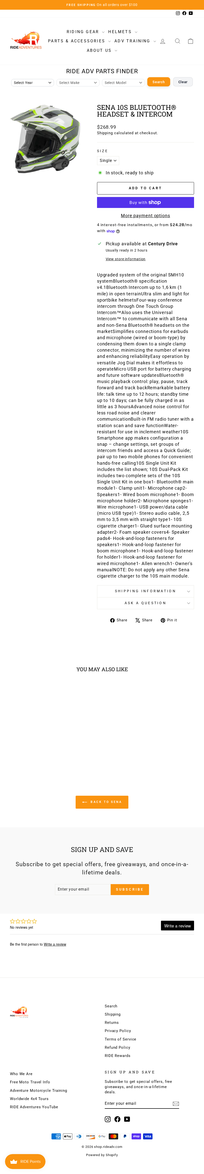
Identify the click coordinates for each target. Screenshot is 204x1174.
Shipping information (145, 591)
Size (102, 151)
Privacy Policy (118, 1031)
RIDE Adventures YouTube (34, 1107)
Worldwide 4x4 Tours (29, 1099)
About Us (100, 50)
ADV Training (133, 41)
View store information (126, 259)
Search (159, 82)
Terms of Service (120, 1039)
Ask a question (145, 603)
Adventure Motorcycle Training (38, 1090)
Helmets (121, 31)
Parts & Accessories (77, 41)
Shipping (105, 133)
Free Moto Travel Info (30, 1082)
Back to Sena (105, 802)
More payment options (145, 215)
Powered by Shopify (102, 1155)
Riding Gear (84, 31)
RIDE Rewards (118, 1055)
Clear (183, 82)
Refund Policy (117, 1047)
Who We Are (21, 1074)
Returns (112, 1022)
